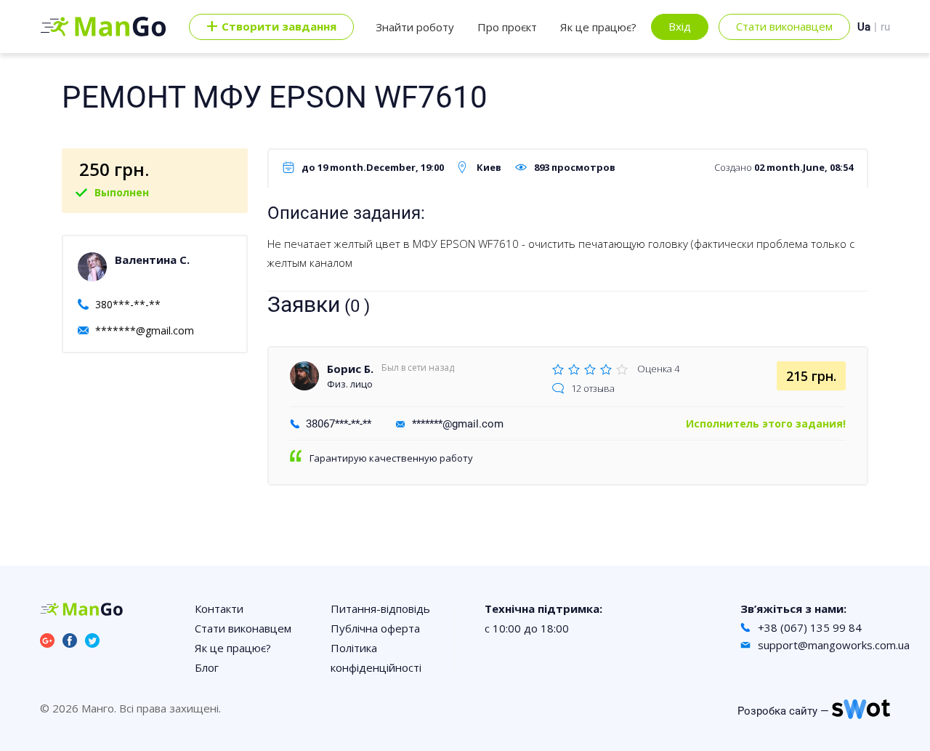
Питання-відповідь (380, 608)
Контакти (219, 608)
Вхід (679, 26)
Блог (207, 667)
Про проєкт (507, 27)
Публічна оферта (375, 628)
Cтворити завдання (271, 27)
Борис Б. (350, 368)
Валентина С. (152, 259)
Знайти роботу (415, 27)
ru (885, 26)
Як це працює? (598, 27)
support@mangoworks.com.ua (834, 645)
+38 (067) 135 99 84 (810, 627)
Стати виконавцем (784, 26)
